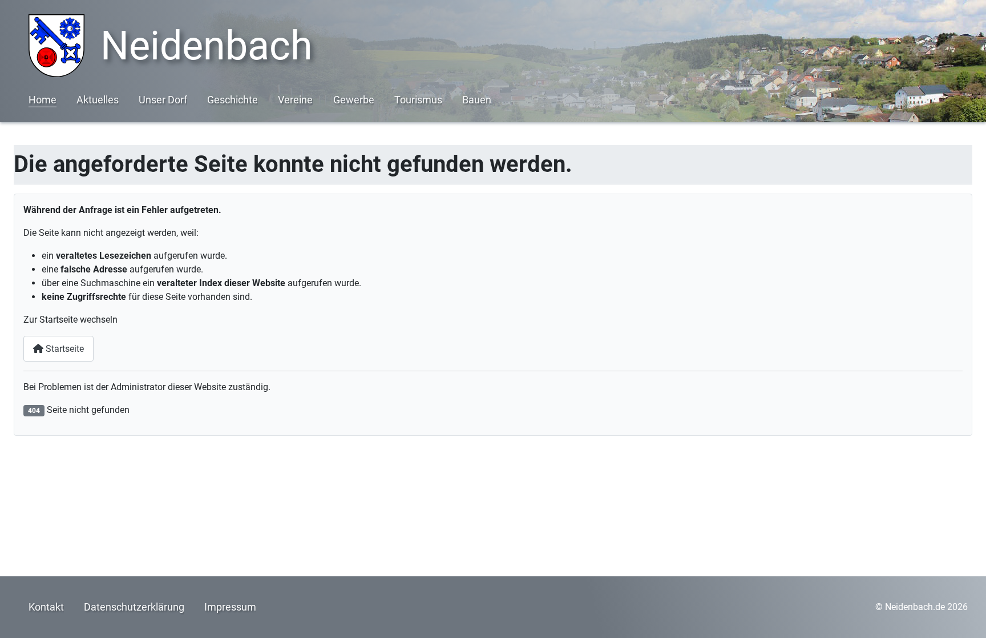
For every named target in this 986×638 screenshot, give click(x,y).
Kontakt (46, 607)
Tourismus (418, 100)
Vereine (295, 100)
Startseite (63, 348)
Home (42, 100)
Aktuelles (97, 100)
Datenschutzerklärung (134, 607)
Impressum (230, 607)
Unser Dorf (163, 100)
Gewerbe (353, 100)
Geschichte (232, 100)
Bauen (476, 100)
